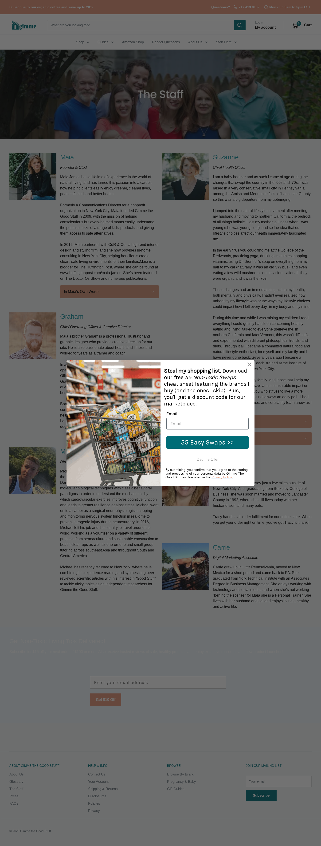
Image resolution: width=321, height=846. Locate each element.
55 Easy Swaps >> (207, 442)
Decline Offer (208, 459)
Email (171, 413)
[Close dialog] (249, 364)
